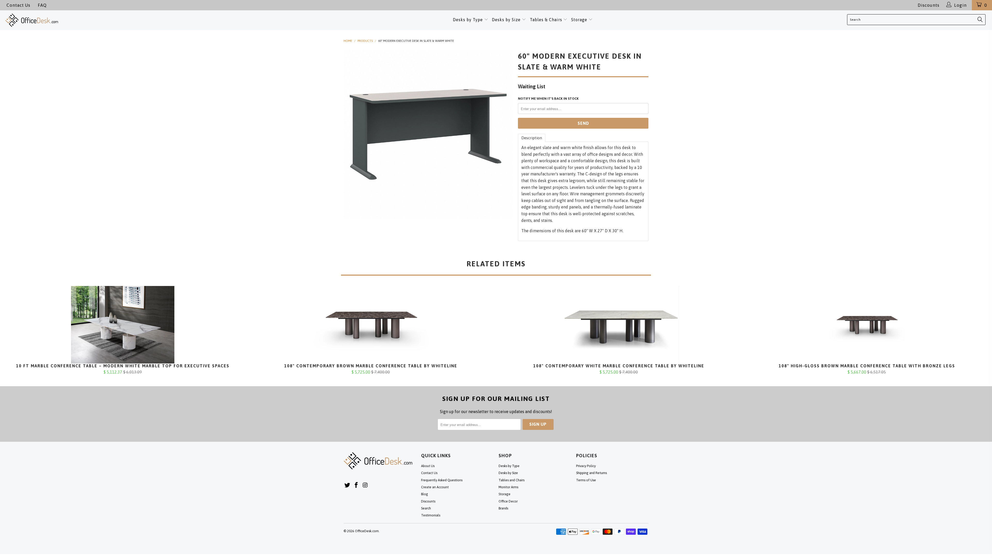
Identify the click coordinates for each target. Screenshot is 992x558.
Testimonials (430, 515)
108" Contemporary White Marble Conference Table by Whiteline (618, 324)
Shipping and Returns (591, 473)
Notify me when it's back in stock (548, 98)
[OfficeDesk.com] (101, 20)
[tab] (531, 138)
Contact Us (18, 5)
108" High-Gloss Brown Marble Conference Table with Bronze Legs (866, 324)
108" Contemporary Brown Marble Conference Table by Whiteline (370, 324)
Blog (424, 494)
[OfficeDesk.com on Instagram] (365, 485)
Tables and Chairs (511, 480)
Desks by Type (468, 19)
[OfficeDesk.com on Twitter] (347, 485)
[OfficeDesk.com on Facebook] (356, 485)
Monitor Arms (508, 487)
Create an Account (435, 487)
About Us (428, 466)
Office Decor (508, 501)
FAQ (42, 5)
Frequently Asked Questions (441, 480)
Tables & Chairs (546, 19)
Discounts (928, 5)
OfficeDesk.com (367, 531)
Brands (503, 508)
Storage (579, 19)
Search (426, 508)
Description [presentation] (531, 138)
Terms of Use (586, 480)
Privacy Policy (586, 466)
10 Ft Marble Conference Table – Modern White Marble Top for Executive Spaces (122, 324)
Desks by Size (507, 19)
